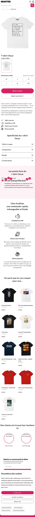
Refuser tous (17, 501)
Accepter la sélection (17, 497)
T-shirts (7, 9)
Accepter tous (17, 492)
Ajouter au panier (17, 91)
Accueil (3, 9)
